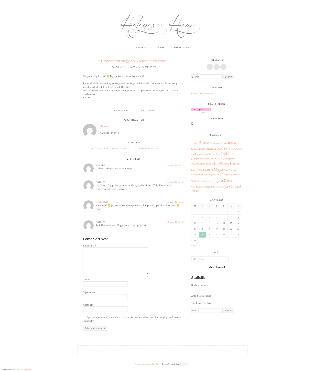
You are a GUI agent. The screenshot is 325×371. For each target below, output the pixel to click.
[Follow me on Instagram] (223, 67)
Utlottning (196, 186)
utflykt (232, 181)
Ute (226, 180)
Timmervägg (208, 180)
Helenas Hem (214, 154)
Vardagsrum (208, 186)
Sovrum (236, 174)
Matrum (208, 170)
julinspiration (197, 158)
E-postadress (90, 292)
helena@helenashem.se (202, 93)
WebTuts (186, 364)
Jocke (225, 153)
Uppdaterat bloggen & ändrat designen (133, 61)
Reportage (217, 174)
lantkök (226, 163)
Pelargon (232, 170)
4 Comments (149, 67)
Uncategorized (147, 110)
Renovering (207, 174)
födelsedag (210, 148)
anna (98, 164)
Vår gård (235, 186)
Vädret (212, 267)
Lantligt (235, 163)
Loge (199, 170)
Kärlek (211, 163)
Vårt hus (195, 190)
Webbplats (88, 304)
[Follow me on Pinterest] (217, 67)
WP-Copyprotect (25, 369)
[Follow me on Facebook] (210, 67)
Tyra (219, 180)
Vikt (225, 186)
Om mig (160, 47)
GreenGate (230, 149)
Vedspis (218, 186)
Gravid (221, 148)
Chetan (15, 369)
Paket (226, 170)
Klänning (219, 158)
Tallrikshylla (196, 181)
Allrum (194, 143)
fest (202, 148)
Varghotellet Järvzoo (150, 148)
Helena (118, 67)
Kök (219, 163)
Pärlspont (195, 174)
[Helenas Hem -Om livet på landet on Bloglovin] (201, 111)
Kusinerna (198, 163)
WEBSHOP (141, 47)
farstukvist (195, 148)
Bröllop (232, 143)
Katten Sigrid (209, 158)
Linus (193, 170)
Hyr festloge (181, 47)
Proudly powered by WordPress (147, 364)
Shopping (227, 174)
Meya (218, 169)
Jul (232, 153)
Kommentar (89, 245)
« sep (193, 245)
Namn (87, 279)
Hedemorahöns (199, 154)
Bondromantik (218, 143)
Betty (203, 142)
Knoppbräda (230, 158)
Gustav (238, 148)
